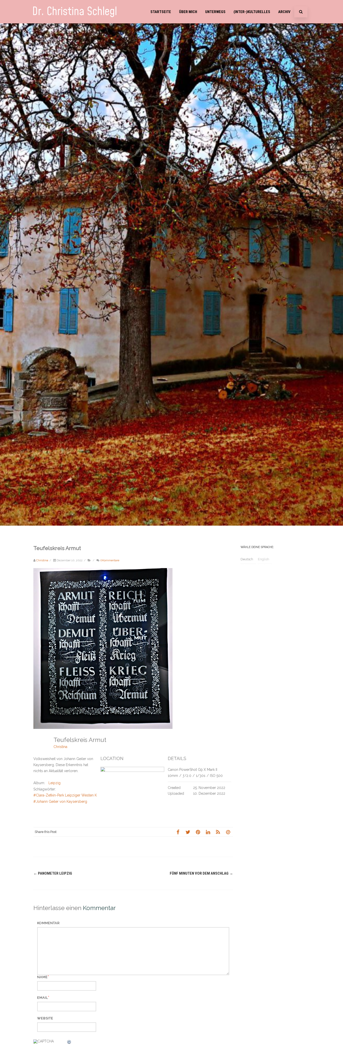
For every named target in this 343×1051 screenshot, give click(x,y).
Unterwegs (215, 12)
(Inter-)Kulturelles (252, 12)
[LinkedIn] (208, 832)
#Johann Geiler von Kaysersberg (60, 801)
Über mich (188, 12)
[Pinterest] (198, 832)
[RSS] (218, 832)
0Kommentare (109, 560)
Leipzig (54, 783)
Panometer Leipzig (52, 873)
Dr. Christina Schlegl (74, 12)
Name (42, 977)
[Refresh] (69, 1043)
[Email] (228, 832)
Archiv (284, 12)
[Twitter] (188, 832)
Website (45, 1018)
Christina (60, 747)
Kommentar (48, 923)
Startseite (160, 12)
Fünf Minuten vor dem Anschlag (201, 873)
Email (42, 997)
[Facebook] (178, 832)
